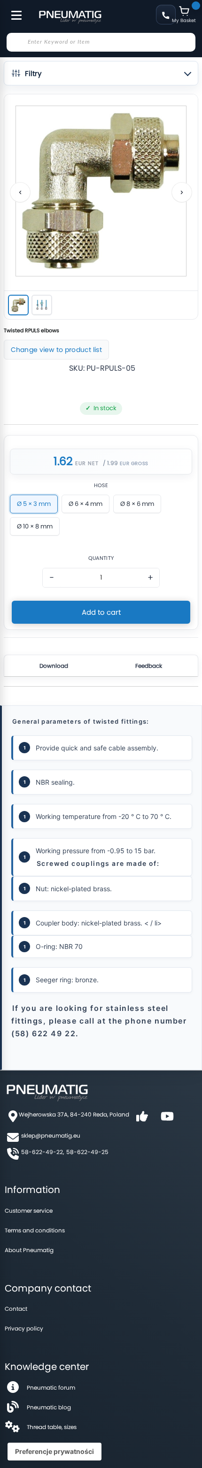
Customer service (29, 1211)
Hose (101, 485)
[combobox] (101, 42)
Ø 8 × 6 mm (137, 503)
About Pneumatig (29, 1250)
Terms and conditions (35, 1230)
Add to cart (101, 612)
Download (53, 666)
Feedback (148, 666)
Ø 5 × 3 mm (34, 503)
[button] (101, 73)
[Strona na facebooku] (142, 1119)
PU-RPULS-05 (110, 368)
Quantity (101, 558)
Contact (16, 1309)
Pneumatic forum (51, 1388)
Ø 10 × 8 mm (35, 526)
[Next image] (181, 192)
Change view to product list (56, 349)
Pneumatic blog (49, 1407)
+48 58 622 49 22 (165, 14)
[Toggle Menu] (12, 10)
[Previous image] (20, 192)
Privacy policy (24, 1328)
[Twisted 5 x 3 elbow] (18, 305)
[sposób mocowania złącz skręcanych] (41, 305)
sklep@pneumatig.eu (50, 1135)
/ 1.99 (110, 463)
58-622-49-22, (42, 1152)
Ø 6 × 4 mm (85, 503)
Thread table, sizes (52, 1427)
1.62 (63, 461)
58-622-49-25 (87, 1152)
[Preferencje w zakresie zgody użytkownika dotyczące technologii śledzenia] (54, 1451)
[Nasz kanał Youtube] (167, 1119)
